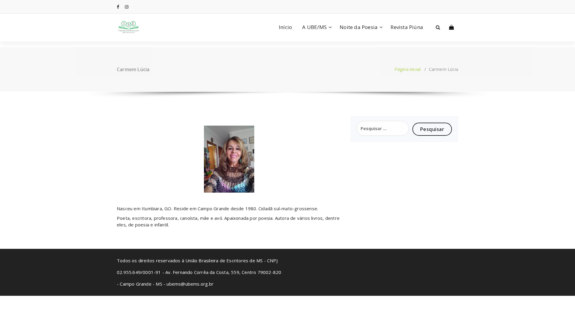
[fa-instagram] (126, 7)
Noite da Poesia (359, 27)
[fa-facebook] (118, 7)
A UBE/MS (314, 27)
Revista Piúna (407, 27)
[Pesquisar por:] (383, 128)
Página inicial (407, 69)
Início (285, 27)
